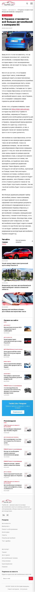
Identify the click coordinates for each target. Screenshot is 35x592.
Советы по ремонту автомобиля (11, 426)
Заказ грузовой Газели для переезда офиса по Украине (13, 474)
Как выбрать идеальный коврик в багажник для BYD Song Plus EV (13, 377)
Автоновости (12, 10)
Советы (4, 535)
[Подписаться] (31, 578)
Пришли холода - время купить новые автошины (12, 464)
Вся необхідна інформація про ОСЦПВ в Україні (12, 429)
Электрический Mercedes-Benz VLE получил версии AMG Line (12, 353)
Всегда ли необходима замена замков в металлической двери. (11, 453)
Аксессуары (7, 373)
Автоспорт (7, 325)
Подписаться (17, 412)
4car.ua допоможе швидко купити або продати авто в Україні (13, 365)
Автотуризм (7, 471)
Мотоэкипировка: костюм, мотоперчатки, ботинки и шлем (12, 441)
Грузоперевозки (7, 564)
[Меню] (31, 3)
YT (7, 515)
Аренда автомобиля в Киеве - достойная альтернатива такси (14, 310)
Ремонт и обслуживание (15, 385)
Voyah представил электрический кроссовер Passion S (15, 264)
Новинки (4, 566)
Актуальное (23, 589)
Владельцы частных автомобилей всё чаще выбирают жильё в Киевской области (16, 287)
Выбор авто (7, 361)
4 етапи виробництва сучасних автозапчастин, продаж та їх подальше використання (12, 390)
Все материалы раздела (21, 241)
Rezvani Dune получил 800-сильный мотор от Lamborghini (13, 329)
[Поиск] (27, 3)
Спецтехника (6, 561)
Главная (4, 10)
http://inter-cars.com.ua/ (20, 109)
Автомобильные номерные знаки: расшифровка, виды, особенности (13, 486)
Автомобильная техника (11, 437)
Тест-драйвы (6, 541)
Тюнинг (4, 552)
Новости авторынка (16, 349)
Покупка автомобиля (8, 538)
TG (3, 515)
